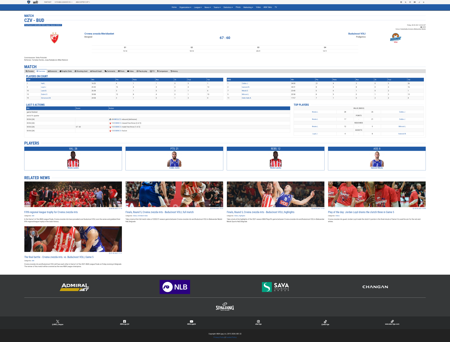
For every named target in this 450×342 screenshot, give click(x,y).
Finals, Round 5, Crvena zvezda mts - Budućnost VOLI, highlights (260, 212)
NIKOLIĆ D (117, 119)
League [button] (197, 7)
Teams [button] (216, 7)
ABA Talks (268, 7)
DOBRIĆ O (117, 123)
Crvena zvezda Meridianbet (99, 33)
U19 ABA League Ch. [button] (63, 2)
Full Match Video (143, 216)
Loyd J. (43, 87)
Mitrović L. (245, 94)
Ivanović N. (246, 87)
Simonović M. (46, 98)
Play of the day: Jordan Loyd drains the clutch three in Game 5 (361, 212)
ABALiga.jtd (124, 324)
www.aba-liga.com (392, 324)
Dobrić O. (44, 94)
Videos (135, 216)
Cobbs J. (245, 83)
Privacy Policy (219, 337)
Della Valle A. (246, 98)
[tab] (29, 71)
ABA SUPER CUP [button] (82, 2)
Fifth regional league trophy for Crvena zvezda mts (51, 212)
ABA (33, 216)
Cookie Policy (231, 337)
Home (174, 7)
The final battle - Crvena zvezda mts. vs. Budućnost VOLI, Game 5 (59, 257)
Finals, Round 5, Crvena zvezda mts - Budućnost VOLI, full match (160, 212)
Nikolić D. (245, 91)
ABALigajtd (191, 324)
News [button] (206, 7)
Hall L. (43, 83)
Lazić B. (44, 91)
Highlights (242, 216)
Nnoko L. (315, 112)
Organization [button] (184, 7)
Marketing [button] (247, 7)
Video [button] (258, 7)
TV (276, 7)
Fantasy (47, 2)
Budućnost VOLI (357, 33)
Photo (238, 7)
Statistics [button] (227, 7)
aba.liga (258, 324)
